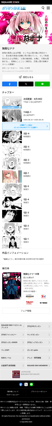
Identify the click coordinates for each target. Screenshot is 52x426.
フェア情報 (26, 310)
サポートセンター (13, 395)
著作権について (13, 391)
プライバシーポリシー (39, 391)
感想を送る (28, 77)
